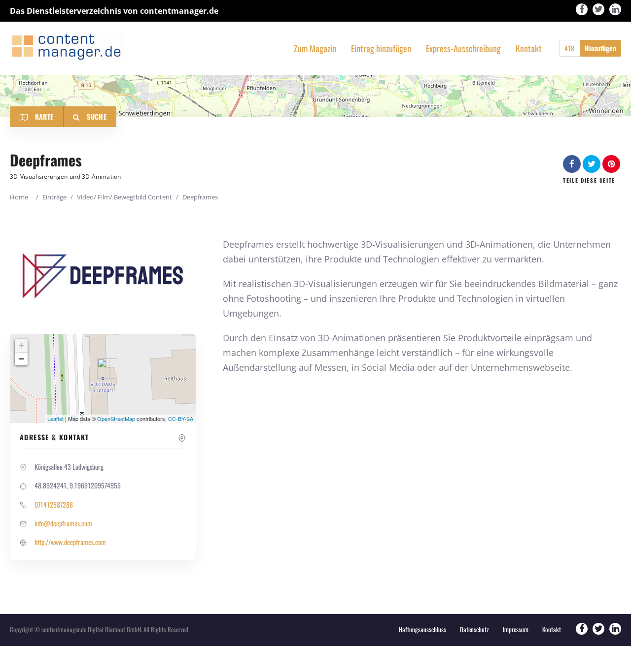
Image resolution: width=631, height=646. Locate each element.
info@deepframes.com (63, 523)
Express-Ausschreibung (463, 48)
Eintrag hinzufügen (381, 48)
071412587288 (54, 504)
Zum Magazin (315, 48)
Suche (95, 116)
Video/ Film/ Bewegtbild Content (124, 197)
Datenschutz (474, 629)
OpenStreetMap (116, 418)
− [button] (21, 359)
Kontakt (529, 48)
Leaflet (55, 418)
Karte (43, 116)
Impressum (515, 629)
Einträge (54, 197)
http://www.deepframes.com (70, 542)
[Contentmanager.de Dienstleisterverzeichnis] (66, 47)
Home (19, 197)
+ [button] (21, 345)
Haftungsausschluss (422, 629)
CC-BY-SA (180, 418)
